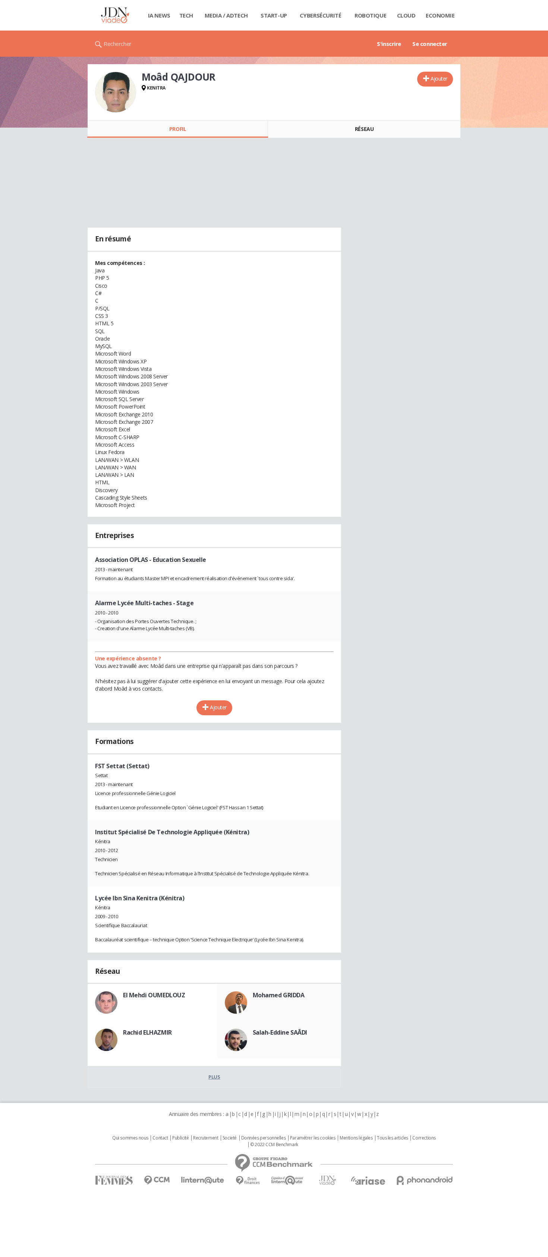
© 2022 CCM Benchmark (274, 1144)
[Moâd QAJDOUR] (115, 92)
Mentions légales (356, 1138)
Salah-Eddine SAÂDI (280, 1032)
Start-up (274, 15)
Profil (177, 128)
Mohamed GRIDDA (279, 995)
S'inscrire (389, 43)
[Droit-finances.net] (248, 1180)
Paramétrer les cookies (313, 1138)
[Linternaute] (202, 1180)
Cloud (406, 15)
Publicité (180, 1138)
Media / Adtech (226, 15)
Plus (214, 1076)
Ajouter (439, 78)
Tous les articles (392, 1138)
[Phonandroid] (425, 1180)
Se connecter (429, 43)
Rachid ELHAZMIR (147, 1032)
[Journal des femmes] (114, 1180)
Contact (160, 1138)
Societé (230, 1138)
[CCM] (157, 1180)
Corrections (423, 1138)
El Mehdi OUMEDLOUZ (154, 995)
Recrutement (205, 1138)
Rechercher (118, 43)
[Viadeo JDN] (327, 1180)
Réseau (364, 128)
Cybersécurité (320, 15)
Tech (186, 15)
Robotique (370, 15)
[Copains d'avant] (287, 1180)
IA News (159, 15)
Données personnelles (263, 1138)
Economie (440, 15)
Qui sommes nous (130, 1138)
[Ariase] (368, 1180)
